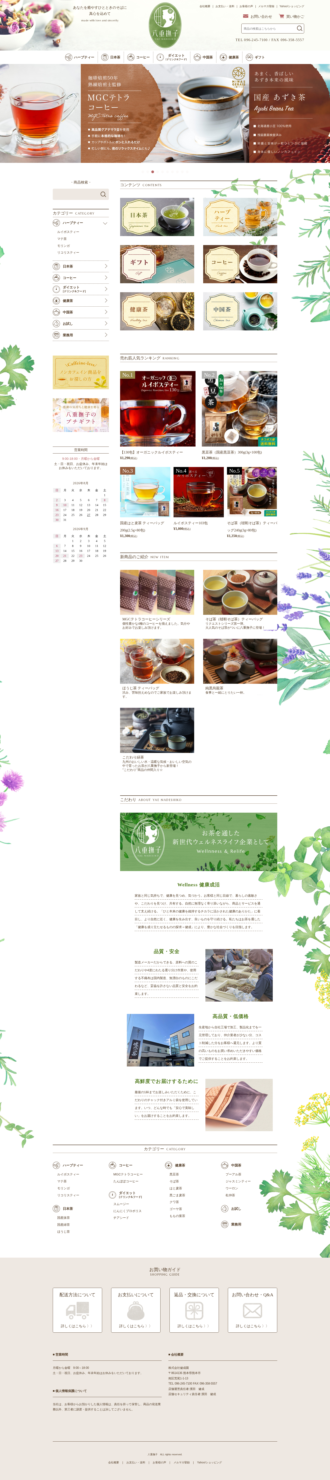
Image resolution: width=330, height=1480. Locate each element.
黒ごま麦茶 (177, 1195)
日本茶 (68, 1208)
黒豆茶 (174, 1174)
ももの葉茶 (177, 1216)
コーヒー (125, 1165)
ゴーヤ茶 (175, 1209)
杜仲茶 (230, 1195)
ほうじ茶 (63, 1231)
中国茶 (236, 1165)
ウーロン (232, 1188)
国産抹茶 (63, 1217)
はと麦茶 (175, 1188)
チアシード (121, 1217)
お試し (236, 1208)
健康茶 (180, 1165)
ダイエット (130, 1195)
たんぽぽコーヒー (126, 1181)
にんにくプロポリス (127, 1211)
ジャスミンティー (238, 1181)
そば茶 (174, 1181)
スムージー (121, 1204)
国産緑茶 (63, 1224)
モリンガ (63, 1188)
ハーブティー (73, 1165)
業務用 (236, 1224)
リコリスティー (68, 1195)
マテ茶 (62, 1181)
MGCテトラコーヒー (128, 1174)
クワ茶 (174, 1202)
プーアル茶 (233, 1174)
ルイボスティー (68, 1174)
